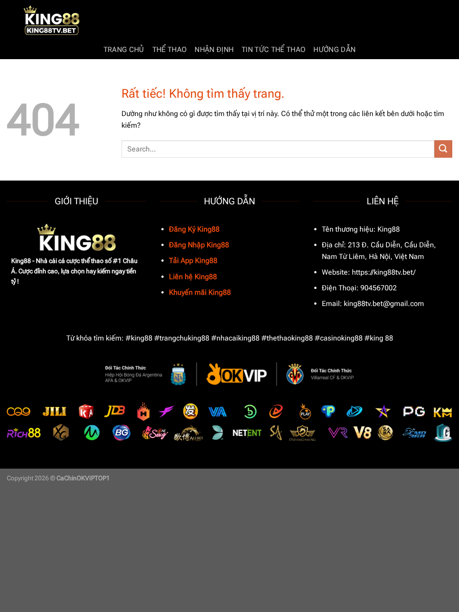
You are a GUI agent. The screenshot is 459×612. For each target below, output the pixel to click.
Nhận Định (214, 49)
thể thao (169, 49)
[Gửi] (443, 149)
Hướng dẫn (334, 49)
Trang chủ (124, 49)
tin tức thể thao (273, 49)
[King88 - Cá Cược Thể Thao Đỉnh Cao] (51, 20)
